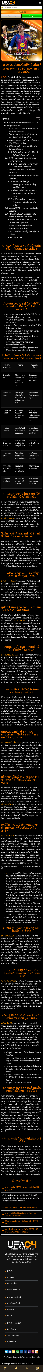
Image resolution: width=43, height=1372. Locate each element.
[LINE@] (37, 1367)
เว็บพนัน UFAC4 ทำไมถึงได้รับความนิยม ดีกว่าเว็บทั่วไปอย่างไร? (22, 136)
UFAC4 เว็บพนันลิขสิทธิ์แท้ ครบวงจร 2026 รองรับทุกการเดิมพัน (21, 124)
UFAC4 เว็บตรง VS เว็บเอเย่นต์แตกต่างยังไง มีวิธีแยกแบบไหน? (23, 141)
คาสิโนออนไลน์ (7, 836)
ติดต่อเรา (16, 1357)
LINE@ (38, 1370)
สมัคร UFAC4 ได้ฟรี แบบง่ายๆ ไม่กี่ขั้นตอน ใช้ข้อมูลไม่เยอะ (23, 221)
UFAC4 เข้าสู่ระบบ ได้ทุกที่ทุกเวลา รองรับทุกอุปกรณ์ (22, 159)
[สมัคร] (16, 1367)
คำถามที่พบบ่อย (16, 237)
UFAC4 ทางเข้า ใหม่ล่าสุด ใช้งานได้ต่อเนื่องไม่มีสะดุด (22, 147)
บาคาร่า (9, 873)
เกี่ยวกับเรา (7, 1357)
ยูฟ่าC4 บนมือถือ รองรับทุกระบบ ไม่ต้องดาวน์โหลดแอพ (26, 165)
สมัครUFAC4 (6, 1023)
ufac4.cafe (21, 1364)
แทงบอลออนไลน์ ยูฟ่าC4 (11, 742)
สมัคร (16, 1370)
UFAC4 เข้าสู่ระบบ (8, 581)
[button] (40, 3)
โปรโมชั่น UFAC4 (8, 981)
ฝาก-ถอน (26, 1370)
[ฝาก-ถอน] (27, 1367)
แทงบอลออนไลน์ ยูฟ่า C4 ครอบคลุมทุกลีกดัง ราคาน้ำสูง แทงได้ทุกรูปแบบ (25, 184)
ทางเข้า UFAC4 (7, 518)
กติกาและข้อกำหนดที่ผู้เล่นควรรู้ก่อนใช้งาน (24, 233)
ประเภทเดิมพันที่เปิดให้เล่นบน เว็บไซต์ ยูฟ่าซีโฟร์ (23, 177)
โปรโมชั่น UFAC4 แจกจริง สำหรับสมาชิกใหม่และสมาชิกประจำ (22, 215)
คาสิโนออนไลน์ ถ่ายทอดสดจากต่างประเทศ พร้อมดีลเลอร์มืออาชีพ (25, 202)
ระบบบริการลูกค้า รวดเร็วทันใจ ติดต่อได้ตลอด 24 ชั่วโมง (22, 227)
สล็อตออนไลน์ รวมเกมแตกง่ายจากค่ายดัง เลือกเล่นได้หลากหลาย (25, 193)
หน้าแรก (5, 1370)
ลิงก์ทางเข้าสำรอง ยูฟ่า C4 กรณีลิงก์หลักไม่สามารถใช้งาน (25, 153)
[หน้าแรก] (5, 1367)
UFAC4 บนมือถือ (20, 621)
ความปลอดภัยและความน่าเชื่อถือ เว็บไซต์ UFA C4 (21, 171)
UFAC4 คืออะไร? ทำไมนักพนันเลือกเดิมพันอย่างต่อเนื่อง (23, 130)
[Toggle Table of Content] (36, 119)
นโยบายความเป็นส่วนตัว (30, 1357)
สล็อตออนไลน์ (7, 804)
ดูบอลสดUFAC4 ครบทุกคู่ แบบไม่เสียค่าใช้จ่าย (23, 209)
